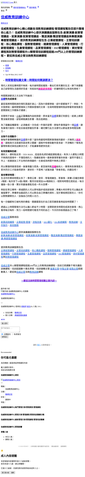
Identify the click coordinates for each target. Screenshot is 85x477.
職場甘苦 (19, 61)
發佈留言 (5, 337)
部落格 (8, 68)
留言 (29, 306)
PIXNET (25, 446)
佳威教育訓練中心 (15, 17)
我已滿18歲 (5, 472)
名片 (7, 71)
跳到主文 (4, 23)
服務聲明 (63, 446)
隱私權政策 (55, 446)
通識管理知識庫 (21, 315)
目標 (3, 99)
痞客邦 (24, 306)
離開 (12, 472)
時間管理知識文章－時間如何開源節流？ (29, 80)
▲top (3, 319)
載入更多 (5, 323)
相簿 (7, 65)
